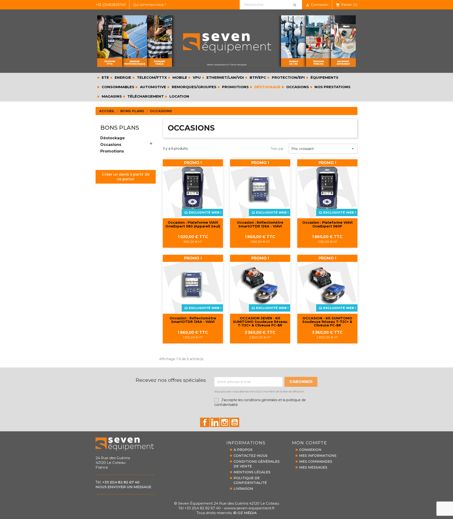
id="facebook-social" (205, 422)
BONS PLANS (119, 127)
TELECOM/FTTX (152, 77)
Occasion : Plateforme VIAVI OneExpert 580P (327, 224)
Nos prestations (332, 87)
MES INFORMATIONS (317, 455)
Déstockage (267, 87)
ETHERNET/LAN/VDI (225, 77)
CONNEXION (310, 450)
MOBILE (179, 77)
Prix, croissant (323, 149)
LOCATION (179, 96)
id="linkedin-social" (214, 422)
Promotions (235, 87)
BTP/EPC (258, 77)
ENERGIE (123, 77)
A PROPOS (243, 450)
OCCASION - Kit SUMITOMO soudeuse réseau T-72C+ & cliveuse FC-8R (327, 322)
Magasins (111, 96)
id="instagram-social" (224, 422)
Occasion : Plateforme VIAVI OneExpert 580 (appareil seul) (192, 224)
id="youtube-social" (234, 422)
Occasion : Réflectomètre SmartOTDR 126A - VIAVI (260, 224)
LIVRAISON (243, 488)
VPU (197, 77)
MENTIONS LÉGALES (252, 472)
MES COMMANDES (315, 461)
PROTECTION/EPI (288, 77)
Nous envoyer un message (123, 487)
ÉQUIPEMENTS (324, 77)
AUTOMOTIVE (153, 87)
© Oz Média (245, 513)
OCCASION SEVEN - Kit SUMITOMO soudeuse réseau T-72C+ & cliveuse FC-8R (260, 322)
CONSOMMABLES (118, 87)
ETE (105, 77)
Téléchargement (145, 96)
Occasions (297, 87)
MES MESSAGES (313, 467)
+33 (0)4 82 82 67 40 (120, 482)
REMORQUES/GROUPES (193, 87)
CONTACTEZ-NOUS (251, 455)
